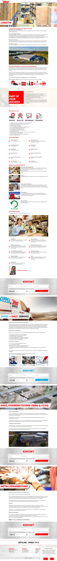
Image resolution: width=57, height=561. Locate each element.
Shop (38, 2)
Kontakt (54, 2)
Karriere (47, 2)
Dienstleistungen (31, 2)
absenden (42, 290)
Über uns (36, 2)
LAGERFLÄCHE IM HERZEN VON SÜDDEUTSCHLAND (20, 28)
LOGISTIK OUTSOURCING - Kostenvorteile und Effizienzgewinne (23, 66)
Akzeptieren (45, 558)
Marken (28, 2)
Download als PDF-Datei (22, 270)
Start (22, 2)
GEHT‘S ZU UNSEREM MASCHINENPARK (19, 519)
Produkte (24, 2)
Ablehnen (52, 558)
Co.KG (31, 425)
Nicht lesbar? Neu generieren (26, 291)
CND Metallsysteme (42, 2)
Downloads (50, 2)
